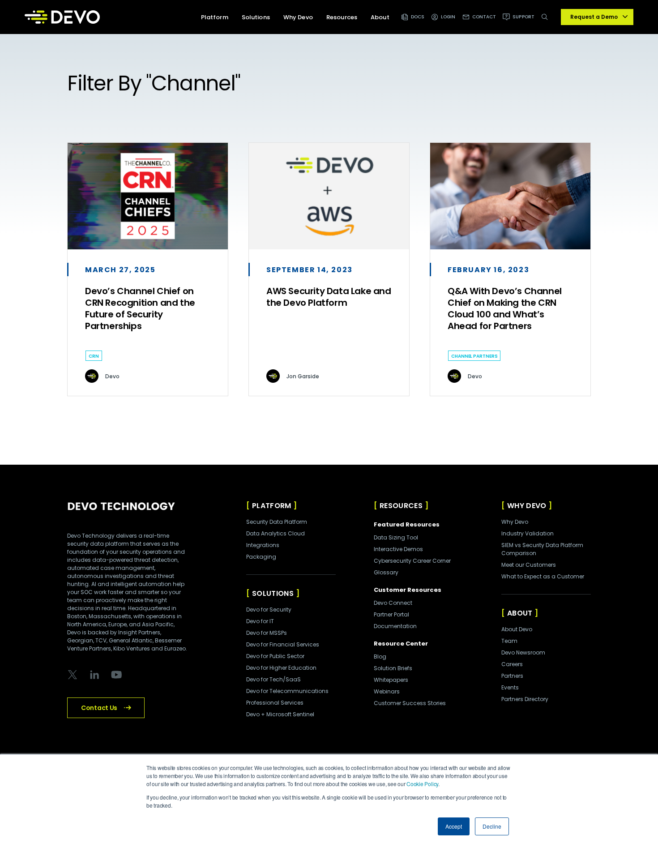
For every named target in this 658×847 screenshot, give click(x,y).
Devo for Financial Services (282, 644)
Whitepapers (391, 680)
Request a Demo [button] (594, 17)
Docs (417, 16)
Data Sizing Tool (396, 537)
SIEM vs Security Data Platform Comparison (542, 549)
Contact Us (99, 707)
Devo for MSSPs (266, 633)
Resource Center (401, 643)
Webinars (387, 691)
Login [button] (448, 16)
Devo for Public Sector (275, 656)
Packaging (261, 556)
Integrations (262, 545)
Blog (380, 656)
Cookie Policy (422, 783)
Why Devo (514, 522)
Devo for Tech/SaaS (273, 679)
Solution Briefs (393, 668)
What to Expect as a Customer (542, 576)
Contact (484, 16)
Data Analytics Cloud (275, 533)
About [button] (380, 17)
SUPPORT (523, 16)
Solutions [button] (256, 17)
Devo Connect (393, 603)
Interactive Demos (398, 549)
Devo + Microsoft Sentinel (280, 714)
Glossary (386, 572)
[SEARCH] (546, 21)
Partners (512, 676)
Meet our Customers (528, 565)
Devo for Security (268, 609)
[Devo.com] (62, 17)
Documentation (395, 626)
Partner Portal (391, 614)
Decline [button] (492, 826)
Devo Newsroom (523, 652)
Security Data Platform (276, 522)
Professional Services (274, 702)
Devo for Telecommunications (287, 691)
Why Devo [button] (298, 17)
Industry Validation (527, 533)
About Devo (516, 629)
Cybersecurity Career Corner (412, 561)
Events (510, 687)
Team (509, 641)
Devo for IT (260, 621)
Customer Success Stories (410, 703)
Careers (512, 664)
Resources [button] (341, 17)
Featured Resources (407, 524)
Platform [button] (214, 17)
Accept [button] (453, 826)
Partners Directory (524, 699)
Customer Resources (407, 590)
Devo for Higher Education (281, 668)
